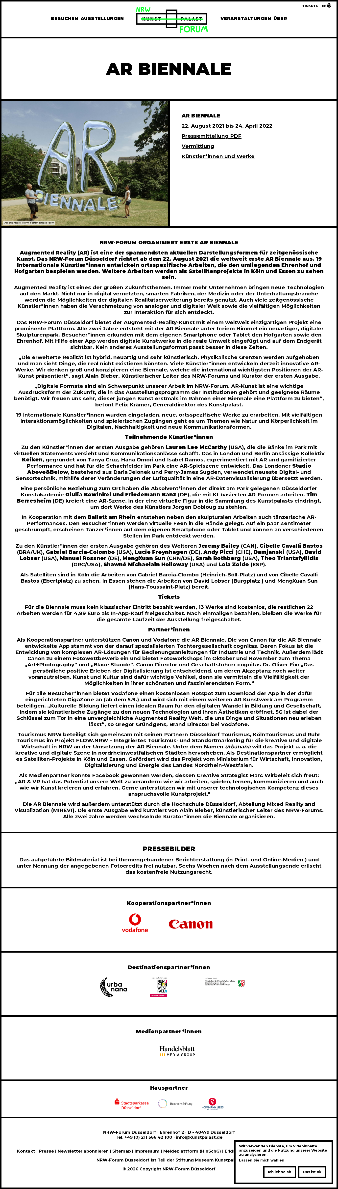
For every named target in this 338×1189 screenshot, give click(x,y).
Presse (46, 1151)
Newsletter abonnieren (83, 1151)
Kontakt (26, 1151)
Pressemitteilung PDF (211, 136)
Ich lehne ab (279, 1172)
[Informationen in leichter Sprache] (329, 7)
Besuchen (64, 18)
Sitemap (121, 1151)
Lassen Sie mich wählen (261, 1160)
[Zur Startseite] (172, 20)
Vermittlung (198, 146)
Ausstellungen (102, 18)
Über (280, 18)
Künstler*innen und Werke (218, 156)
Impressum (147, 1151)
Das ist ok (312, 1172)
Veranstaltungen (245, 18)
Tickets (310, 6)
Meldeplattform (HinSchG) (192, 1151)
